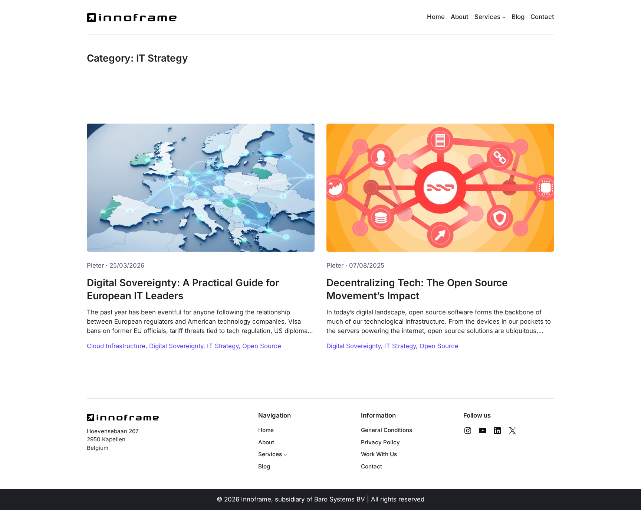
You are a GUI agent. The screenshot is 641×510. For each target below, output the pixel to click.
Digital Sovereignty (176, 346)
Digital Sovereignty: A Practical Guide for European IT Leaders (183, 289)
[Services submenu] (285, 454)
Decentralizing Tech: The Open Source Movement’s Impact (417, 289)
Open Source (261, 346)
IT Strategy (223, 346)
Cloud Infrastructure (116, 346)
